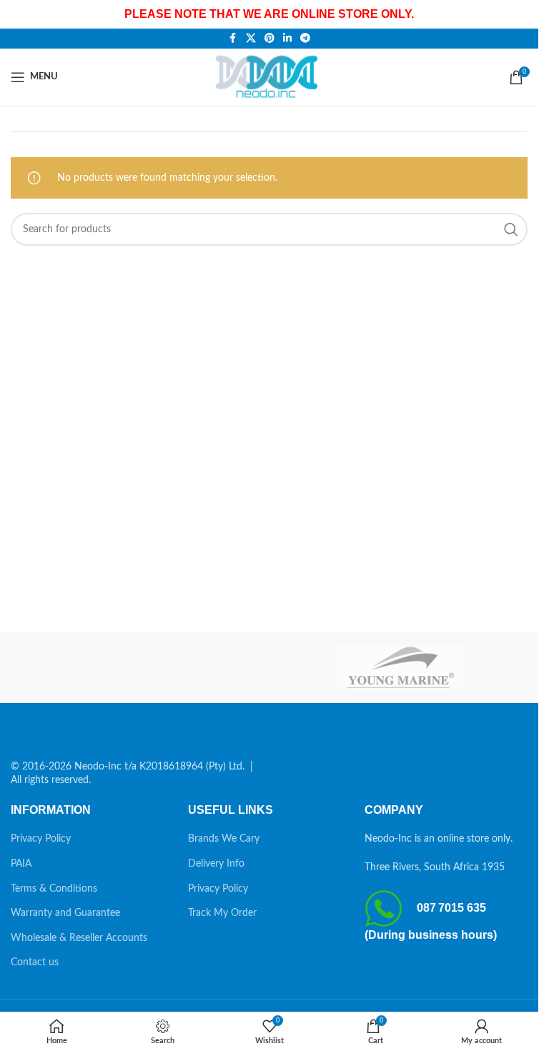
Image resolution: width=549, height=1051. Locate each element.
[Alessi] (137, 667)
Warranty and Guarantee (65, 913)
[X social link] (251, 39)
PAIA (21, 864)
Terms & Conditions (54, 889)
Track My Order (222, 913)
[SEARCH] (511, 229)
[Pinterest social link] (269, 39)
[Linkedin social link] (287, 39)
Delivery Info (216, 864)
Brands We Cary (223, 839)
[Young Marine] (401, 667)
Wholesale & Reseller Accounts (79, 938)
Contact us (35, 962)
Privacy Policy (41, 839)
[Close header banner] (520, 14)
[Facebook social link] (233, 39)
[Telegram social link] (305, 39)
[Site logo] (269, 76)
